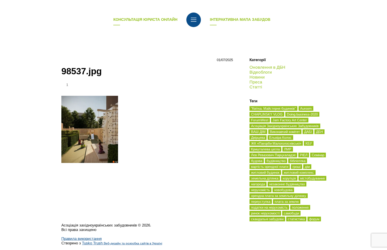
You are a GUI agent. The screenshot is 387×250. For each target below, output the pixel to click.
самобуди (291, 213)
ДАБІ (308, 132)
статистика (296, 219)
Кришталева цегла (265, 149)
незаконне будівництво (287, 184)
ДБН (319, 132)
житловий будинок (265, 172)
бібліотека (297, 161)
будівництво (276, 161)
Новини (257, 77)
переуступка (260, 201)
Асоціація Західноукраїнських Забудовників (285, 126)
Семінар (318, 155)
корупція (289, 178)
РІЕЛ (303, 155)
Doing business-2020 (302, 114)
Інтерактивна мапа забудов (240, 19)
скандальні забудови (267, 219)
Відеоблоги (260, 72)
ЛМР (287, 149)
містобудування (312, 178)
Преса (255, 82)
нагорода (258, 184)
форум (314, 219)
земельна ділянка (264, 178)
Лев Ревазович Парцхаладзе (273, 155)
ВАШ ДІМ (258, 132)
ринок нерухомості (265, 213)
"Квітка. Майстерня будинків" (273, 108)
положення (300, 207)
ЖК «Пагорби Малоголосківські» (276, 143)
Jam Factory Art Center (290, 120)
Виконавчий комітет (285, 132)
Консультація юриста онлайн (145, 19)
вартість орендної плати (269, 167)
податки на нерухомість (269, 207)
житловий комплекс (299, 172)
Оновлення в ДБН (267, 67)
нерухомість (260, 190)
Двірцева (258, 137)
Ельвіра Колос (280, 137)
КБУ (308, 143)
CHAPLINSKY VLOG (267, 114)
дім (307, 167)
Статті (255, 87)
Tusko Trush (122, 243)
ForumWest (259, 120)
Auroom (306, 108)
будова (256, 161)
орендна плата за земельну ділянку (278, 196)
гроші (296, 167)
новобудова (283, 190)
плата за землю (287, 201)
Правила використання (81, 239)
